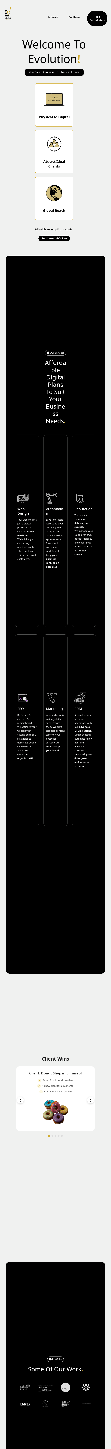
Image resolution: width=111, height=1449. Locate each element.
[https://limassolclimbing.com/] (65, 1404)
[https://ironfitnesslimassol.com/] (45, 1404)
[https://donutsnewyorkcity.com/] (45, 1388)
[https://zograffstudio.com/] (25, 1387)
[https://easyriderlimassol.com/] (86, 1387)
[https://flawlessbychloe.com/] (65, 1387)
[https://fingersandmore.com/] (25, 1404)
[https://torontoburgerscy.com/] (86, 1404)
